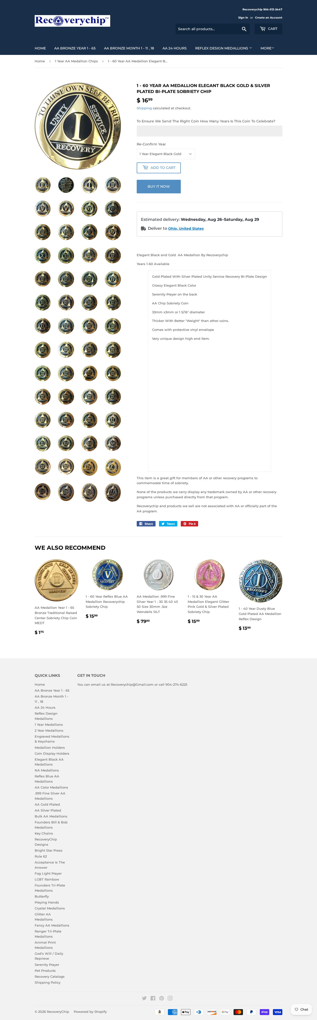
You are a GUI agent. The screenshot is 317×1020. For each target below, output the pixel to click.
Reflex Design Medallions (222, 48)
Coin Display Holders (52, 753)
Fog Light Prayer (48, 873)
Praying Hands (47, 902)
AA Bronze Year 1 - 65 (75, 48)
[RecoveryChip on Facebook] (153, 999)
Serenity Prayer (47, 965)
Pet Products (45, 971)
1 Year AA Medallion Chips (76, 61)
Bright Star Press (48, 850)
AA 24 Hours (174, 48)
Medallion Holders (50, 747)
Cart (272, 28)
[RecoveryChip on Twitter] (144, 999)
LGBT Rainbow (47, 879)
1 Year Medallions (49, 724)
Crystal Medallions (50, 908)
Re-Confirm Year (151, 144)
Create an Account (268, 17)
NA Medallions (47, 770)
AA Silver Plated (48, 810)
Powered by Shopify (90, 1012)
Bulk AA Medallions (51, 816)
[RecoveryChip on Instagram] (170, 999)
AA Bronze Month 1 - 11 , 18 (129, 48)
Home (40, 48)
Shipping (144, 108)
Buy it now (159, 186)
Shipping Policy (47, 982)
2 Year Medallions (49, 730)
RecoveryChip (58, 1012)
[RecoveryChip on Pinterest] (161, 999)
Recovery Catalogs (50, 976)
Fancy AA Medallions (52, 925)
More (266, 48)
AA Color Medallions (51, 787)
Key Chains (44, 833)
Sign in (243, 17)
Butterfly (42, 896)
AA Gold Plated (47, 804)
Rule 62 (41, 856)
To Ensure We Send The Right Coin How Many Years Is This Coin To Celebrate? (206, 121)
